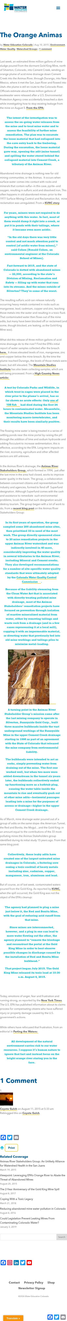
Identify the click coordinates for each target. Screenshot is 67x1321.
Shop (51, 1282)
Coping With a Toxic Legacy (16, 1199)
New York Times (51, 1000)
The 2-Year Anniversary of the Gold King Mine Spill (29, 1189)
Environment (57, 44)
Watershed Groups (27, 49)
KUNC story (52, 202)
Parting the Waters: (25, 1031)
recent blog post (23, 508)
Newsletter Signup (31, 1288)
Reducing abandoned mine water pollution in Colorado (33, 1208)
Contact (14, 1282)
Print (11, 1148)
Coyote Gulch (8, 1108)
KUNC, (56, 888)
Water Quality (7, 49)
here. (3, 352)
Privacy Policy (33, 1282)
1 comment (45, 49)
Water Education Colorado (18, 44)
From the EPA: (35, 107)
